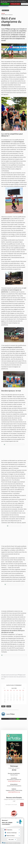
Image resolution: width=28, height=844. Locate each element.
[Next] (23, 688)
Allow (18, 718)
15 (20, 695)
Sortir (3, 13)
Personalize (24, 3)
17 (4, 697)
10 (4, 695)
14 (17, 695)
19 (10, 697)
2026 (15, 688)
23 (23, 697)
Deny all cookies (16, 3)
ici (3, 678)
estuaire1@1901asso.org (14, 781)
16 (23, 695)
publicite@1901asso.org (14, 792)
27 (4, 692)
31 (17, 692)
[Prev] (4, 688)
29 (10, 692)
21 (17, 697)
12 (10, 695)
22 (20, 697)
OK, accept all (5, 3)
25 (7, 699)
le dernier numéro (14, 768)
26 (10, 699)
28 (7, 692)
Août (13, 688)
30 (23, 699)
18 (7, 697)
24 (4, 699)
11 (7, 695)
